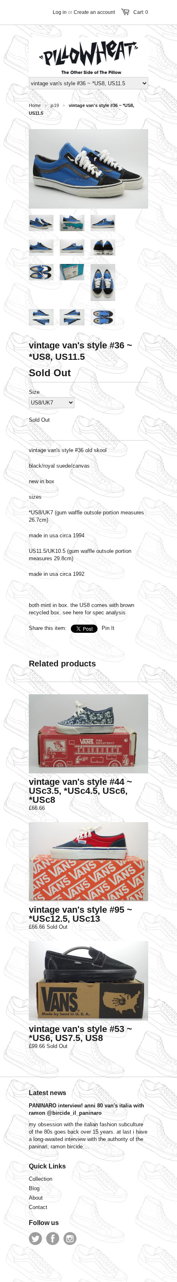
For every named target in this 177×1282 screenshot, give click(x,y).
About (36, 1198)
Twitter (35, 1238)
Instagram (70, 1238)
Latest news (47, 1092)
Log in (60, 12)
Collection (40, 1179)
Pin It (108, 628)
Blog (34, 1188)
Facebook (52, 1238)
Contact (38, 1207)
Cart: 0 (140, 12)
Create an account (94, 12)
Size (34, 392)
